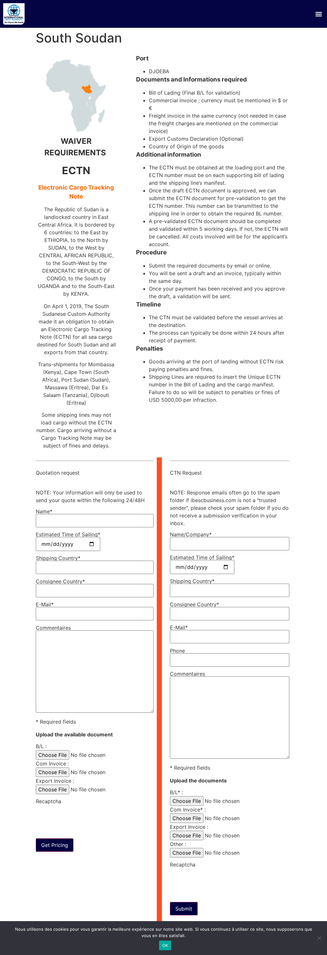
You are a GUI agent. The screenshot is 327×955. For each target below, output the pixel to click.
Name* (44, 512)
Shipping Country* (58, 558)
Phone (177, 651)
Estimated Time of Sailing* (68, 535)
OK (165, 945)
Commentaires (53, 628)
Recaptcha (48, 801)
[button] (318, 14)
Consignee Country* (60, 582)
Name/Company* (191, 535)
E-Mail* (45, 605)
